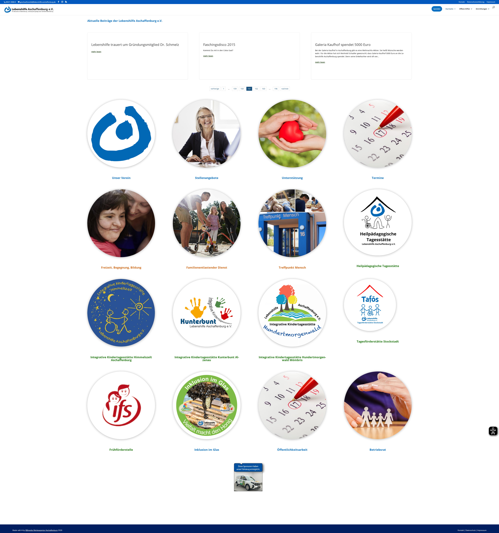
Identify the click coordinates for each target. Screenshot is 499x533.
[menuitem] (437, 9)
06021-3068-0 (11, 2)
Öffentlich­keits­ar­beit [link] (292, 450)
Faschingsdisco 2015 (249, 55)
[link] (121, 178)
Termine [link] (378, 178)
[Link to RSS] (66, 2)
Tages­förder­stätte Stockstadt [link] (378, 341)
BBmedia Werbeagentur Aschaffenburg (41, 530)
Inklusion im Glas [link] (206, 450)
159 (235, 88)
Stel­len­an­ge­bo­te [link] (206, 178)
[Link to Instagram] (62, 2)
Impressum (482, 530)
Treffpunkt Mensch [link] (292, 267)
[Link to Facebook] (58, 2)
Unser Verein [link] (121, 178)
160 (242, 88)
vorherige (215, 88)
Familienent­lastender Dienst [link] (206, 267)
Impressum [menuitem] (491, 2)
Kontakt (461, 530)
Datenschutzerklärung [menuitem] (475, 2)
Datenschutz (470, 530)
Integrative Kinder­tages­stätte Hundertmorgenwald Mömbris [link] (292, 358)
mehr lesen (96, 51)
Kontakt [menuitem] (462, 2)
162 (256, 88)
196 (275, 88)
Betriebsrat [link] (378, 450)
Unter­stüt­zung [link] (292, 178)
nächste (284, 88)
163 (263, 88)
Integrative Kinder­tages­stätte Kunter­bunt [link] (204, 357)
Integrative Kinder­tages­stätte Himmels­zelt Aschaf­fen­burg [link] (121, 358)
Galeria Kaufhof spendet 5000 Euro (361, 55)
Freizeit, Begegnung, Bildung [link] (121, 267)
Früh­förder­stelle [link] (121, 450)
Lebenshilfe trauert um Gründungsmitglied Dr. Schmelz (137, 55)
